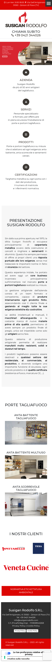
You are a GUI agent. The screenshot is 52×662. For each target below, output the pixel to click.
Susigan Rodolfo (21, 241)
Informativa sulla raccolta (16, 658)
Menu (48, 3)
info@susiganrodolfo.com (26, 620)
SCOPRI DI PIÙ (4, 56)
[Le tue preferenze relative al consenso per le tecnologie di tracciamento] (4, 657)
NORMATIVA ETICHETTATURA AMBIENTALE (26, 591)
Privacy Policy (20, 631)
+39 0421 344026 (27, 35)
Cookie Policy (32, 631)
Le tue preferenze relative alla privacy (28, 653)
